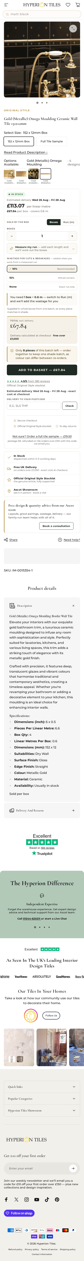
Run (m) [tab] (68, 222)
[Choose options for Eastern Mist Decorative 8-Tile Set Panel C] (12, 1059)
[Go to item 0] (37, 103)
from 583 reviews (28, 381)
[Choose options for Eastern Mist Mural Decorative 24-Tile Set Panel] (20, 1059)
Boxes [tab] (54, 222)
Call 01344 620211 (23, 525)
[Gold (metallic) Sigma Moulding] (33, 174)
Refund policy (15, 1249)
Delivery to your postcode (26, 399)
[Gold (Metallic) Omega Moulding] (45, 174)
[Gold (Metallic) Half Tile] (21, 174)
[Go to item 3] (46, 103)
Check (69, 405)
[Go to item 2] (42, 103)
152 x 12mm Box (19, 141)
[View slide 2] (39, 927)
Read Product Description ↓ (26, 152)
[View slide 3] (44, 927)
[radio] (42, 268)
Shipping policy (68, 1249)
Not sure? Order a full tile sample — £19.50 (42, 436)
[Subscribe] (73, 1168)
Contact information (42, 1254)
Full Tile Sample (52, 141)
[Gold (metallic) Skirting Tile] (9, 174)
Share (13, 540)
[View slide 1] (35, 927)
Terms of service (49, 1249)
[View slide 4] (49, 927)
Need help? (72, 540)
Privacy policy (32, 1249)
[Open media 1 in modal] (73, 28)
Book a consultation (56, 526)
